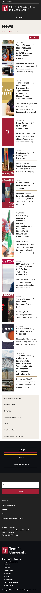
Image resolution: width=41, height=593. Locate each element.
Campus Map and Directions (13, 436)
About (10, 32)
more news (34, 38)
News (6, 424)
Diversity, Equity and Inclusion (13, 518)
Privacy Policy (9, 585)
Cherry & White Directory (11, 559)
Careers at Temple (11, 582)
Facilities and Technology (12, 417)
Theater (5, 501)
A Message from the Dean (12, 398)
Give (3, 514)
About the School (9, 405)
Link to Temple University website (14, 551)
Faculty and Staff (9, 430)
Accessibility (9, 579)
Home (4, 32)
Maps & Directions (11, 562)
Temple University (7, 1)
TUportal (7, 574)
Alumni (4, 509)
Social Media (8, 571)
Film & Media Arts (8, 505)
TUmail (6, 577)
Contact (7, 565)
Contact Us (7, 411)
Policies (7, 568)
